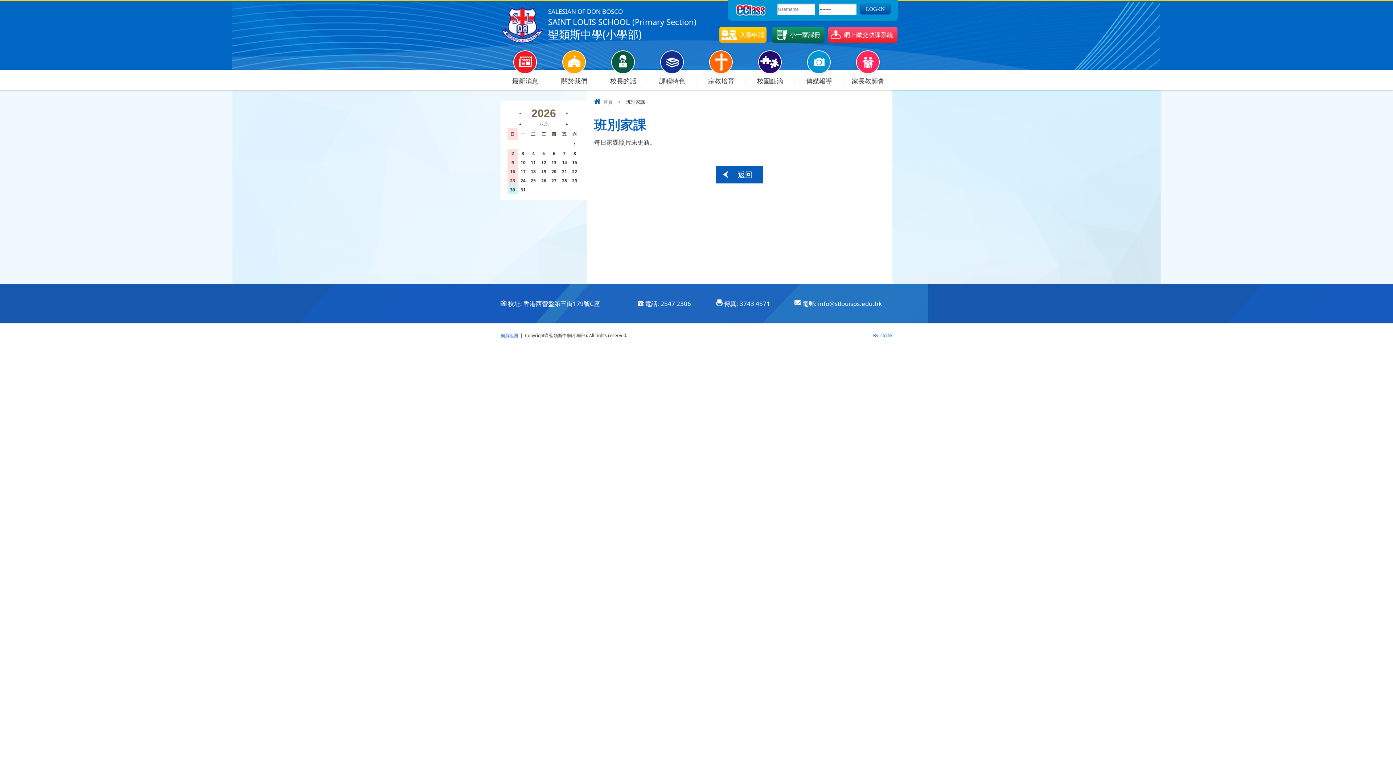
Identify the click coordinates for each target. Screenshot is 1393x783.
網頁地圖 (509, 335)
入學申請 (752, 34)
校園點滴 (770, 80)
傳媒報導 (819, 80)
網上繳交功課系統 (868, 34)
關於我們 (574, 80)
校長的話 (623, 80)
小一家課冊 (805, 34)
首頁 (608, 102)
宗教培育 (721, 80)
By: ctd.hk (882, 335)
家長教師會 (868, 80)
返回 (745, 174)
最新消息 (525, 80)
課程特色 (672, 80)
